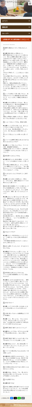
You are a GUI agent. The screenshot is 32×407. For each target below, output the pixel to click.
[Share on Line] (19, 398)
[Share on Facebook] (11, 398)
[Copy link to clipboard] (23, 398)
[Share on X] (15, 398)
